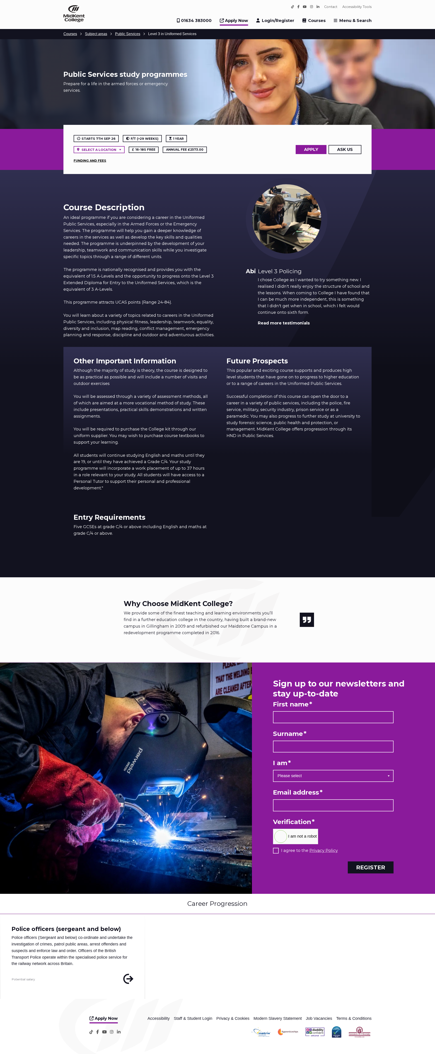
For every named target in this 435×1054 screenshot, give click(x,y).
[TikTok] (292, 6)
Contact (330, 6)
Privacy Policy (323, 850)
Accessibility (158, 1018)
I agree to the (309, 850)
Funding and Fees (90, 160)
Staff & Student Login (193, 1018)
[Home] (74, 20)
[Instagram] (311, 6)
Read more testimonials (284, 323)
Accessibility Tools (357, 6)
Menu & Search (355, 21)
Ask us (345, 149)
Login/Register (278, 21)
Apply (311, 149)
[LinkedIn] (318, 6)
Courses (317, 21)
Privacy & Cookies (232, 1018)
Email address (298, 792)
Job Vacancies (319, 1018)
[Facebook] (298, 6)
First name (292, 704)
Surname (290, 733)
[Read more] (128, 979)
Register (370, 867)
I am (282, 763)
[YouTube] (305, 6)
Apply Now (236, 20)
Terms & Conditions (354, 1018)
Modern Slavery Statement (278, 1018)
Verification (294, 822)
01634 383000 (196, 20)
